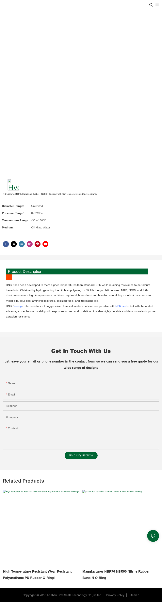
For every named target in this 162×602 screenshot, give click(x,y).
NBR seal (121, 306)
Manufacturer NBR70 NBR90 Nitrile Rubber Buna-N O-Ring (116, 575)
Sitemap (133, 595)
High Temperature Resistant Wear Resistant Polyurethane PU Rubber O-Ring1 (37, 575)
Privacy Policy (115, 595)
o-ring (18, 306)
